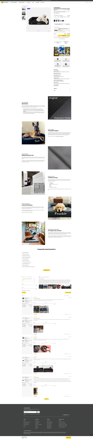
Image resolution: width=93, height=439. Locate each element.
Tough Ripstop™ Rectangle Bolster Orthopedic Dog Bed (28, 301)
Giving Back (36, 423)
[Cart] (91, 2)
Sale (33, 2)
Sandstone (65, 21)
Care (54, 90)
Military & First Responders (38, 424)
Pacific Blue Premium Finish (63, 21)
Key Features (56, 69)
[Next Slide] (70, 286)
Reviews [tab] (23, 290)
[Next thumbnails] (24, 31)
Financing (36, 425)
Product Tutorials (49, 424)
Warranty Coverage (49, 423)
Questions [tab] (28, 290)
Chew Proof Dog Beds (13, 2)
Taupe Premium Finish (61, 21)
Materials (55, 88)
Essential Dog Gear (22, 2)
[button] (24, 9)
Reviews (25, 425)
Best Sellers (37, 2)
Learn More (42, 2)
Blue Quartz (57, 21)
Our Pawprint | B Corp (26, 424)
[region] (55, 286)
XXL (68, 16)
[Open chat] (91, 435)
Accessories (28, 2)
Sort (64, 295)
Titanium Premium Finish (59, 21)
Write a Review (68, 292)
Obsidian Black (54, 21)
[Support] (86, 2)
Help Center (60, 420)
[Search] (89, 2)
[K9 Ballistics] (5, 2)
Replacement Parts (49, 425)
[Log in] (87, 2)
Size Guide (68, 15)
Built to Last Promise (26, 423)
